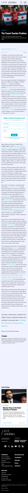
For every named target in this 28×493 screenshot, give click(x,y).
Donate (4, 336)
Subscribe (17, 460)
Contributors (18, 457)
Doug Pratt (15, 248)
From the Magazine (6, 458)
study (7, 83)
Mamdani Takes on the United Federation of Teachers (12, 408)
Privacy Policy (22, 137)
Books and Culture (5, 462)
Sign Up (14, 135)
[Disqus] (14, 364)
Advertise (3, 472)
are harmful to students (14, 187)
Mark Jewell (9, 255)
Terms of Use (4, 478)
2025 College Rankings (7, 466)
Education (13, 49)
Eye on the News (8, 422)
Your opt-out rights (5, 490)
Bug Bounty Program (6, 480)
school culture (10, 225)
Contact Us (17, 466)
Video (2, 464)
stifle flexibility (8, 199)
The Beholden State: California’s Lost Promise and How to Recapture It (13, 323)
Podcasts (3, 460)
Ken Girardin (5, 405)
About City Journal (19, 454)
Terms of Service (14, 138)
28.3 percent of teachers (16, 94)
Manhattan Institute (6, 474)
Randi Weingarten (11, 264)
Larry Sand (3, 30)
